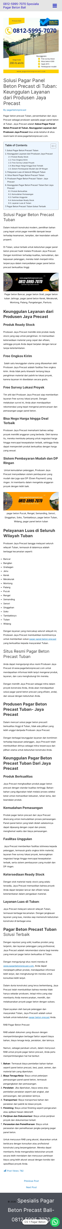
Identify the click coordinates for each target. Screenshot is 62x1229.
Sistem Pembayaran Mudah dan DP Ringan (30, 169)
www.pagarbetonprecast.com (18, 966)
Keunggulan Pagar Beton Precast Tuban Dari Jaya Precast (30, 186)
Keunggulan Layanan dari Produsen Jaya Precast (30, 154)
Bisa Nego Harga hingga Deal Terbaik (27, 166)
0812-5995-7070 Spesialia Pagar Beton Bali (21, 5)
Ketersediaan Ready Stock (23, 200)
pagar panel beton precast (42, 639)
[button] (55, 1222)
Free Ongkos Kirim (20, 160)
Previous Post (31, 1181)
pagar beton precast (39, 1017)
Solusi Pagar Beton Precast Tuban (22, 150)
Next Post (31, 1187)
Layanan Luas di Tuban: (21, 203)
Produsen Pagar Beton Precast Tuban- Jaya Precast (27, 180)
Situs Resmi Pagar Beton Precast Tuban (25, 175)
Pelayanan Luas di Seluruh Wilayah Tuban (26, 172)
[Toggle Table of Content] (51, 146)
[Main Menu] (55, 6)
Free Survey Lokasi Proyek (23, 163)
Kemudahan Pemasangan (22, 194)
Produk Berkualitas (19, 191)
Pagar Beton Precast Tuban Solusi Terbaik (26, 206)
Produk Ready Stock (19, 157)
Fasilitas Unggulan (20, 197)
